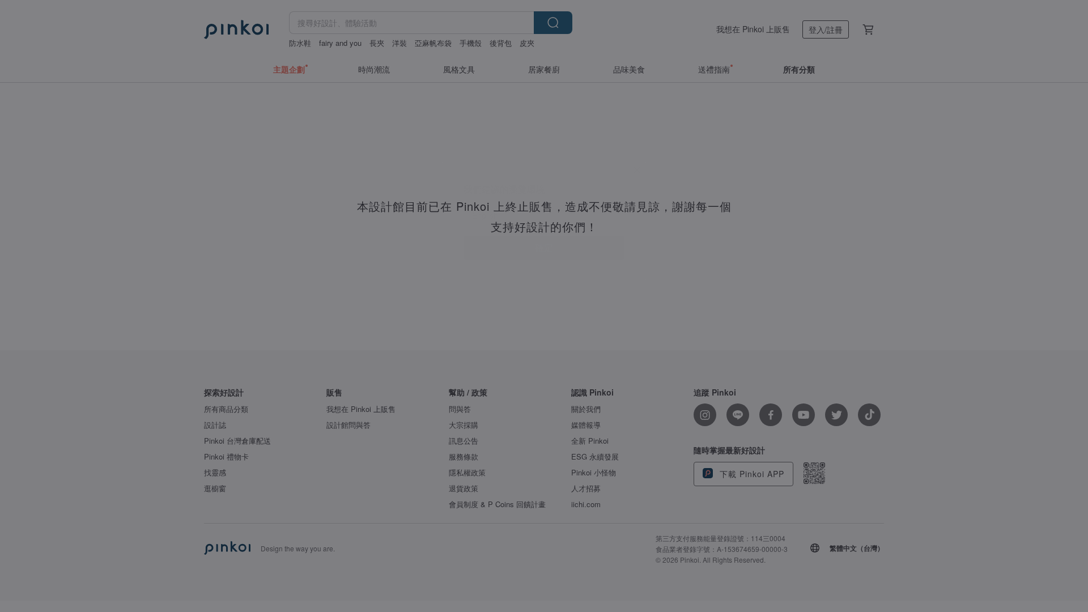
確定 (544, 332)
